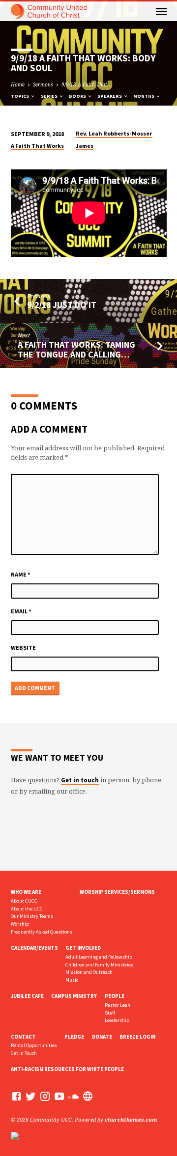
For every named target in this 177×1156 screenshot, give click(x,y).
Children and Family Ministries (99, 965)
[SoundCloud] (73, 1096)
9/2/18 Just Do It (61, 304)
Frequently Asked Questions (41, 932)
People (114, 995)
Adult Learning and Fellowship (98, 957)
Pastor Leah (117, 1005)
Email (21, 611)
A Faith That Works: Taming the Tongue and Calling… (76, 349)
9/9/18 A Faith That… (86, 84)
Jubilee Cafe (27, 995)
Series (50, 96)
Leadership (117, 1020)
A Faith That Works (37, 145)
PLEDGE (74, 1036)
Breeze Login (137, 1036)
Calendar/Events (34, 947)
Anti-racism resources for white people (67, 1069)
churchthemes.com (131, 1119)
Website (23, 647)
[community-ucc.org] (87, 1096)
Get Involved (83, 947)
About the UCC (27, 909)
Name (20, 574)
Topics (20, 96)
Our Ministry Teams (32, 916)
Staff (110, 1013)
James (84, 145)
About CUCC (24, 901)
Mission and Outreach (89, 972)
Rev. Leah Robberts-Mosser (114, 133)
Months (144, 96)
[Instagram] (45, 1096)
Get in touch (80, 780)
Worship (20, 924)
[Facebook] (16, 1096)
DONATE (102, 1036)
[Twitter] (30, 1096)
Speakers (110, 96)
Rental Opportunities (34, 1045)
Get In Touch (24, 1053)
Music (71, 980)
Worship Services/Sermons (117, 891)
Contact (23, 1036)
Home (18, 84)
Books (78, 96)
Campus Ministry (74, 995)
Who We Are (26, 891)
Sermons (43, 84)
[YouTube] (59, 1096)
